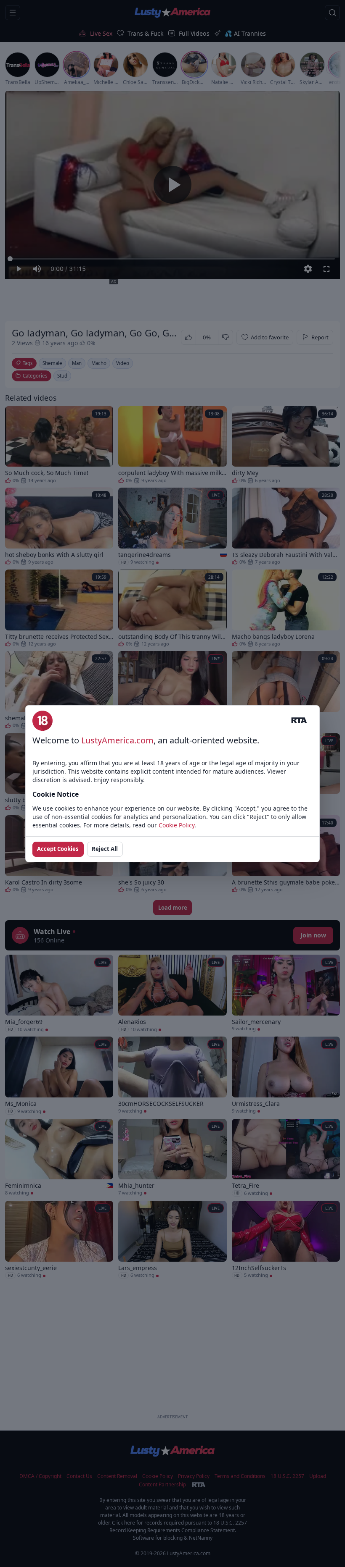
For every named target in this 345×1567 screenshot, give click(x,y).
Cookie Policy (176, 825)
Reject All (105, 849)
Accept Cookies (58, 849)
